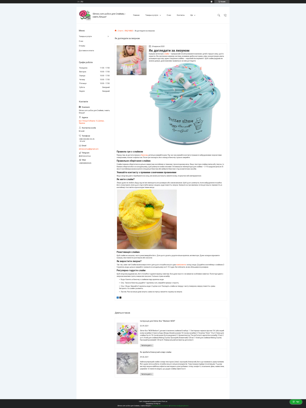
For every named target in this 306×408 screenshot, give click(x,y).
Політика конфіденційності (179, 406)
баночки (144, 155)
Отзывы (82, 46)
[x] (120, 298)
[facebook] (118, 298)
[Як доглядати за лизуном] (132, 60)
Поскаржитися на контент (160, 406)
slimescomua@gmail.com (88, 149)
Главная (136, 15)
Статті (120, 31)
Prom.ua (164, 401)
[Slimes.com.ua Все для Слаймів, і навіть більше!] (85, 15)
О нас (169, 15)
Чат (297, 402)
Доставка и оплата (86, 51)
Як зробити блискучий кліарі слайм (155, 352)
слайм (166, 54)
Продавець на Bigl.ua (153, 403)
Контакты (181, 15)
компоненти (181, 265)
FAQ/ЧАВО (129, 31)
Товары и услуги (151, 15)
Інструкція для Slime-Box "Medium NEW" (157, 321)
